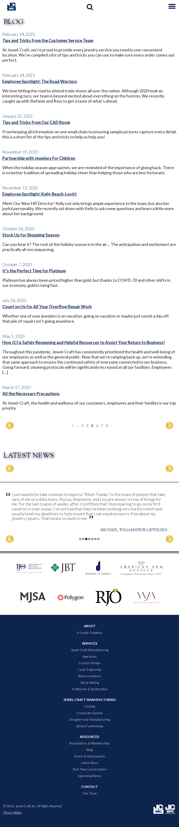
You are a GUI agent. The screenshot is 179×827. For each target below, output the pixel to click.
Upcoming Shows (89, 776)
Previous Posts (169, 425)
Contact (89, 787)
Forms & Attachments (89, 756)
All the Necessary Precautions (31, 393)
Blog (89, 750)
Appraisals (89, 656)
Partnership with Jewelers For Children (38, 158)
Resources (89, 737)
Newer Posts (10, 425)
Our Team (90, 793)
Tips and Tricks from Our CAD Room (36, 122)
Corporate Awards (89, 713)
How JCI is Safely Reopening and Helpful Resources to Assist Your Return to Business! (83, 342)
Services (89, 643)
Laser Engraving (89, 669)
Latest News (89, 763)
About (90, 626)
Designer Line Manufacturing (89, 719)
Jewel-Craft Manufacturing (89, 650)
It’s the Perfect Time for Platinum (34, 270)
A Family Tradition (89, 633)
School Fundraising (89, 726)
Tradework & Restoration (90, 689)
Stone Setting (89, 682)
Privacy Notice (12, 812)
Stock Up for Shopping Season (30, 235)
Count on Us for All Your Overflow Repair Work (47, 306)
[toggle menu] (172, 6)
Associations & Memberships (89, 743)
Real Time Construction (89, 769)
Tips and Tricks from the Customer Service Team (47, 40)
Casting (89, 706)
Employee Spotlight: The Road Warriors (39, 81)
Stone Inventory (89, 676)
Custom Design (89, 663)
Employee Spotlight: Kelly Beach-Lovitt (39, 194)
